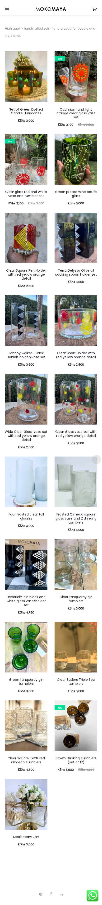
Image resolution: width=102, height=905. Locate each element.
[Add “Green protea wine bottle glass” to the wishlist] (91, 140)
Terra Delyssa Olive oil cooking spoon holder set (76, 272)
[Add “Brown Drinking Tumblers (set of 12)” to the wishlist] (91, 706)
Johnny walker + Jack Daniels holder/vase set (26, 355)
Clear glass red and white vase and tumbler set (26, 193)
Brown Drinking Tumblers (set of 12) (76, 760)
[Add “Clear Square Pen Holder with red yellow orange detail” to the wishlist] (41, 218)
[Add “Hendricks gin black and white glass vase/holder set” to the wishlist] (41, 545)
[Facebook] (51, 894)
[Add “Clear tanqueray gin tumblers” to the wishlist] (91, 545)
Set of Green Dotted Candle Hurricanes (26, 111)
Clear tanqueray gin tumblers (76, 599)
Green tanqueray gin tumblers (26, 681)
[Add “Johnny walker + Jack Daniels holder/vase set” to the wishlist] (41, 301)
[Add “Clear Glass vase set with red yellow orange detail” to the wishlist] (91, 380)
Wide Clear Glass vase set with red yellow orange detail (26, 435)
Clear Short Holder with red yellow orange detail (76, 355)
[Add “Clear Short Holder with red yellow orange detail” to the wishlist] (91, 301)
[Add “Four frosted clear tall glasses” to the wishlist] (41, 462)
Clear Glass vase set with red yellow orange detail (76, 433)
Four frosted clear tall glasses (26, 516)
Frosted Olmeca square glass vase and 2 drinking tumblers (76, 518)
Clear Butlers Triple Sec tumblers (76, 681)
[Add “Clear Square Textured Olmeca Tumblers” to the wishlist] (41, 706)
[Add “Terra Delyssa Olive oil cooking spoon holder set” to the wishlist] (91, 218)
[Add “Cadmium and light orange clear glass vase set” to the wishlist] (91, 57)
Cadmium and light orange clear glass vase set (76, 113)
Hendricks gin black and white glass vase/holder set (26, 601)
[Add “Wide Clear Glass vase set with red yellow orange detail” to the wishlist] (41, 380)
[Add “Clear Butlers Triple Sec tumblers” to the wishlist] (91, 628)
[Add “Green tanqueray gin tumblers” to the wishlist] (41, 628)
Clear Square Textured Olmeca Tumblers (26, 760)
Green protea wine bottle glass (76, 193)
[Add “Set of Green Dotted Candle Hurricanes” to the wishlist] (41, 57)
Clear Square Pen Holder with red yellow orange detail (26, 274)
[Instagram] (40, 894)
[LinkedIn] (61, 894)
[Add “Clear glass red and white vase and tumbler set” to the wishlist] (41, 140)
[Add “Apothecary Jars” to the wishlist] (41, 785)
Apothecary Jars (26, 836)
